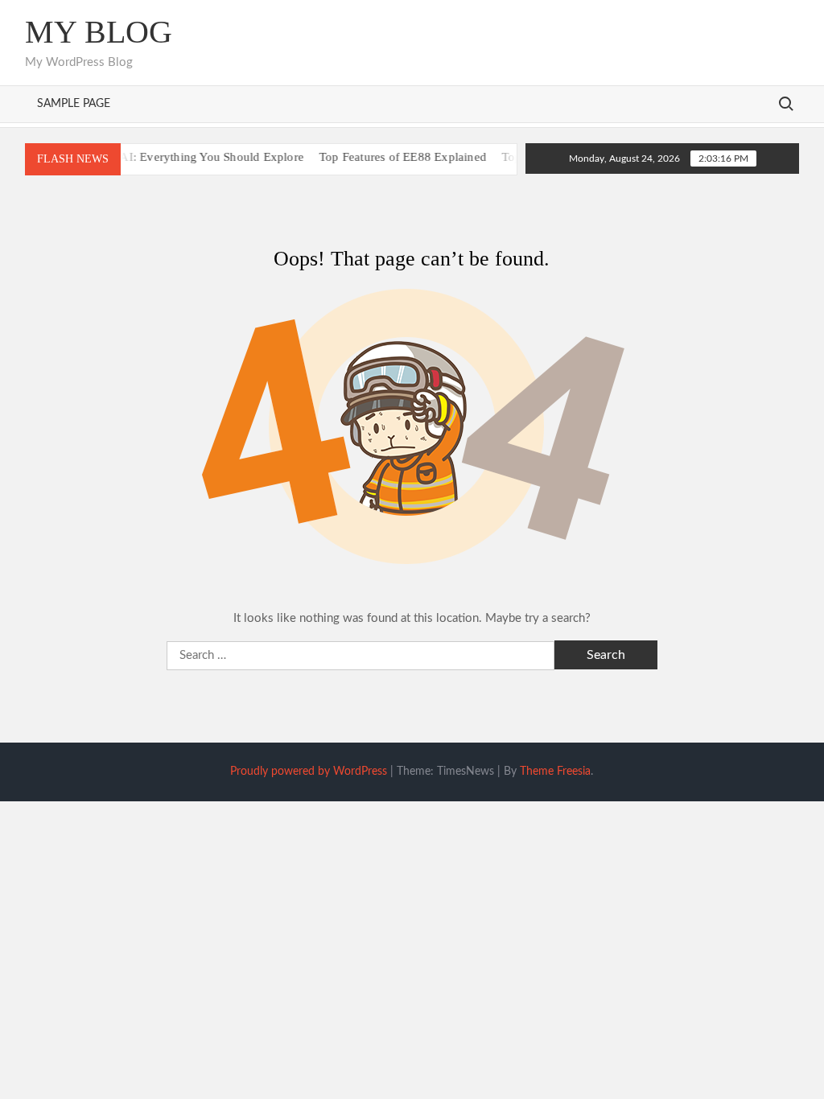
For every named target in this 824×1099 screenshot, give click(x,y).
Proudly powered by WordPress (308, 771)
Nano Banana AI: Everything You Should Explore (162, 156)
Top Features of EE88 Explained (389, 156)
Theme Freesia (555, 771)
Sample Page (73, 103)
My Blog (98, 32)
